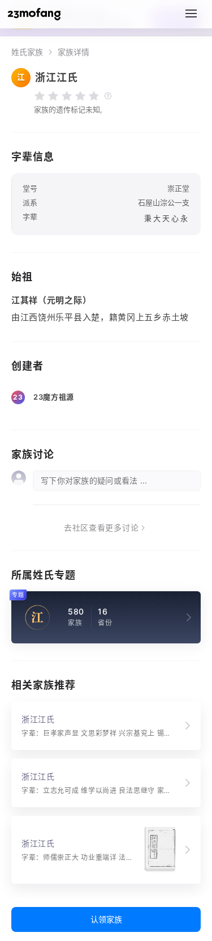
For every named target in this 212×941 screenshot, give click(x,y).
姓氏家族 (27, 52)
